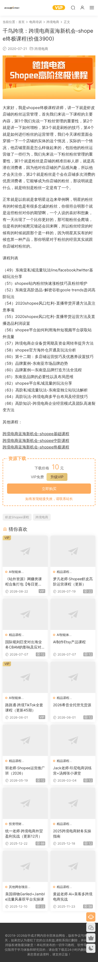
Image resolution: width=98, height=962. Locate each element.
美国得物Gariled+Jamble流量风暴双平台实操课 (25, 896)
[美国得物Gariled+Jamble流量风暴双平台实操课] (25, 866)
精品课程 (63, 572)
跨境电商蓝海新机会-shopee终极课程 (36, 447)
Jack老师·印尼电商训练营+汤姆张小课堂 (72, 770)
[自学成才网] (12, 8)
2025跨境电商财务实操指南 (72, 833)
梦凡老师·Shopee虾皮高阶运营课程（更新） (73, 581)
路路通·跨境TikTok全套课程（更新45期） (24, 707)
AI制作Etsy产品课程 (69, 642)
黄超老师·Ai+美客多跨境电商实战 (73, 896)
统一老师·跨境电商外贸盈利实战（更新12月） (24, 833)
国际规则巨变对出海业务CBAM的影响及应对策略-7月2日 (25, 645)
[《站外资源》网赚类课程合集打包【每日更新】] (25, 551)
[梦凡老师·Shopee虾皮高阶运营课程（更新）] (73, 551)
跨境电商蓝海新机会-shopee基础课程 (36, 433)
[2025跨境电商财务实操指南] (73, 803)
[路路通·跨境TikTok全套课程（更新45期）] (25, 677)
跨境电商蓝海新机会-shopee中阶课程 (36, 440)
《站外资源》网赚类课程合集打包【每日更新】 (23, 582)
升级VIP (57, 477)
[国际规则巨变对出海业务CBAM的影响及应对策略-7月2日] (25, 614)
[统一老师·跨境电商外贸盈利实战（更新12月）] (25, 803)
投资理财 (15, 824)
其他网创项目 (18, 887)
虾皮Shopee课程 (17, 517)
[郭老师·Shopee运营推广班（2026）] (25, 740)
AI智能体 (15, 572)
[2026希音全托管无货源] (73, 677)
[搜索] (73, 7)
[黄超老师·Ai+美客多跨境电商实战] (73, 866)
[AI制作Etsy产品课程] (73, 614)
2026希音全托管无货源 (72, 705)
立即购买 (49, 488)
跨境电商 (41, 49)
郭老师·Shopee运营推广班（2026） (25, 770)
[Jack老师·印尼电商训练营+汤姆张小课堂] (73, 740)
